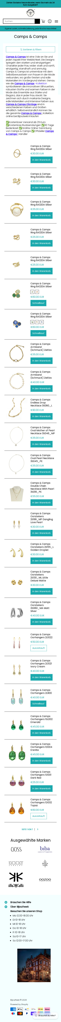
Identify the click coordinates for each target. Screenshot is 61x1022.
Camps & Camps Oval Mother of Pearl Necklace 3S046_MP (42, 430)
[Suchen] (37, 21)
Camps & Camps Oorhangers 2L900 (41, 691)
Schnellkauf (38, 303)
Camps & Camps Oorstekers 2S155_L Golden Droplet (42, 547)
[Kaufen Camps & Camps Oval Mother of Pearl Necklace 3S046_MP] (17, 437)
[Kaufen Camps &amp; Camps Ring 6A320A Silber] (17, 154)
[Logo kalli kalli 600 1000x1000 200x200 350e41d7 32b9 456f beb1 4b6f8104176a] (16, 880)
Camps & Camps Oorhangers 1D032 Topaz (41, 802)
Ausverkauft (38, 648)
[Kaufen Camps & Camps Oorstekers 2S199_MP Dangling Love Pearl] (17, 524)
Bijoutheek (15, 1000)
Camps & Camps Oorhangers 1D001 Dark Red (40, 774)
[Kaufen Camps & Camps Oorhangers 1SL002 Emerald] (17, 725)
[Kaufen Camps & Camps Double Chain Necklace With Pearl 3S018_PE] (17, 494)
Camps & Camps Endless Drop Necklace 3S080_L (41, 402)
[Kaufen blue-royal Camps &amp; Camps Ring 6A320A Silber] (17, 324)
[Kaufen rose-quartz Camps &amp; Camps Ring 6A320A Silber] (17, 294)
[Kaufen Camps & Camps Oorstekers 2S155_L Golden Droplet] (17, 553)
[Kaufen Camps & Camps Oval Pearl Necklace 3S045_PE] (17, 464)
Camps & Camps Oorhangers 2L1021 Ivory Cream (41, 663)
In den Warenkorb (41, 159)
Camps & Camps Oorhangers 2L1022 (41, 636)
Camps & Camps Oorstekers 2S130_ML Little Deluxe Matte (40, 576)
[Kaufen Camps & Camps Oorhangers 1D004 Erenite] (17, 753)
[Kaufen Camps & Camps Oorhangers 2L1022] (17, 642)
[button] (43, 21)
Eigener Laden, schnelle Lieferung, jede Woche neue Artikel (30, 28)
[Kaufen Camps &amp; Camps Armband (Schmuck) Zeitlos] (17, 353)
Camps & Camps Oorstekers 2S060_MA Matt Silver (40, 606)
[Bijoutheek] (30, 13)
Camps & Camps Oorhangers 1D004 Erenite (41, 747)
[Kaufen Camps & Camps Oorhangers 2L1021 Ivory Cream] (17, 670)
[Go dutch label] (45, 863)
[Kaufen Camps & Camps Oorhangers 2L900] (17, 698)
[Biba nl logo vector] (45, 849)
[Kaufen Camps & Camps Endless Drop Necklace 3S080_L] (17, 409)
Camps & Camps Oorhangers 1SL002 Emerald (41, 719)
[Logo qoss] (16, 849)
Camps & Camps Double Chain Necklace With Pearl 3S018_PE (42, 487)
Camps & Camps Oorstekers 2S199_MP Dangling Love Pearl (41, 518)
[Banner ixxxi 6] (16, 863)
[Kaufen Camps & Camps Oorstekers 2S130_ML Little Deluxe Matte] (17, 582)
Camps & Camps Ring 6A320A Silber (41, 147)
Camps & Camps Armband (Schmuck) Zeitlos (41, 347)
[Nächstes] (37, 829)
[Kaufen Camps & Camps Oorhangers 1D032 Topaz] (17, 808)
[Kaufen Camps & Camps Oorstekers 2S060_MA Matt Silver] (17, 613)
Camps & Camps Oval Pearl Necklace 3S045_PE (42, 458)
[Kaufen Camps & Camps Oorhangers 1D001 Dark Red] (17, 781)
